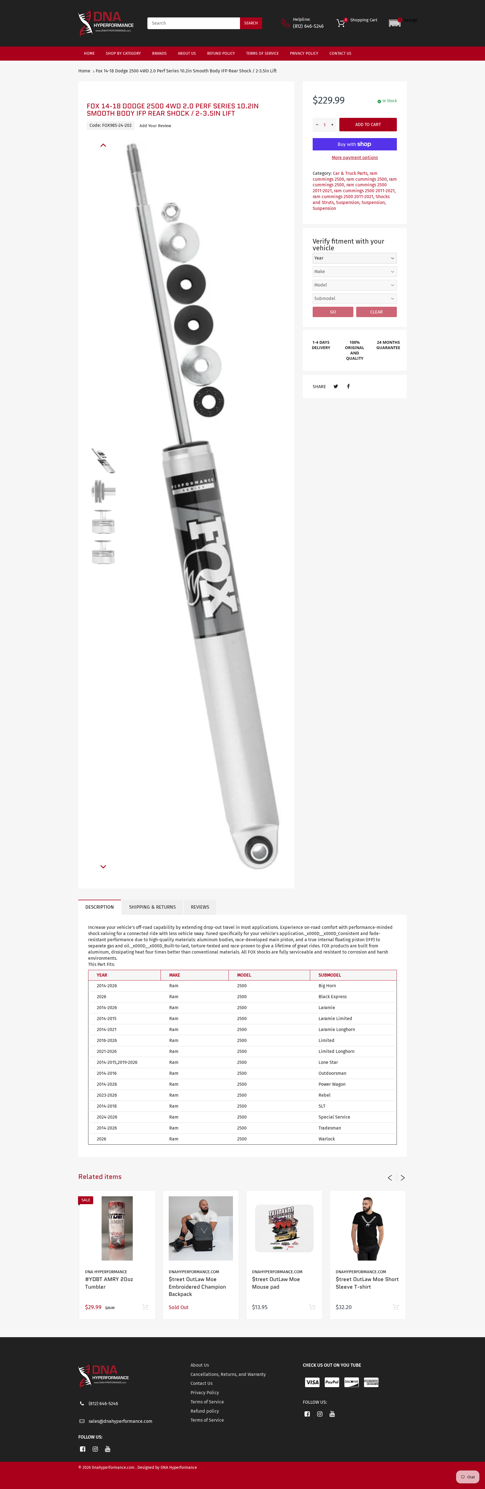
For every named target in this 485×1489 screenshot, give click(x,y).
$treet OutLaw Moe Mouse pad (276, 1283)
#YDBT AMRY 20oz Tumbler (109, 1283)
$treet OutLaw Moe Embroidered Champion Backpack (197, 1286)
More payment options (355, 157)
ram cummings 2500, (345, 176)
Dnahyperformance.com (194, 1271)
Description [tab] (99, 907)
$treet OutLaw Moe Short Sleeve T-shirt (367, 1283)
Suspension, (348, 202)
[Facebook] (348, 386)
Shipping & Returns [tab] (152, 907)
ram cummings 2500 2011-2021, (365, 190)
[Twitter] (335, 386)
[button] (403, 23)
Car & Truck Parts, (351, 173)
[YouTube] (108, 1448)
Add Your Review (155, 125)
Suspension (324, 208)
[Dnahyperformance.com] (106, 23)
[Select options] (395, 1307)
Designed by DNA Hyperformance (167, 1467)
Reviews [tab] (200, 907)
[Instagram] (95, 1448)
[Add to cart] (145, 1307)
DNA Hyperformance (106, 1271)
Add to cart (368, 124)
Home (84, 71)
